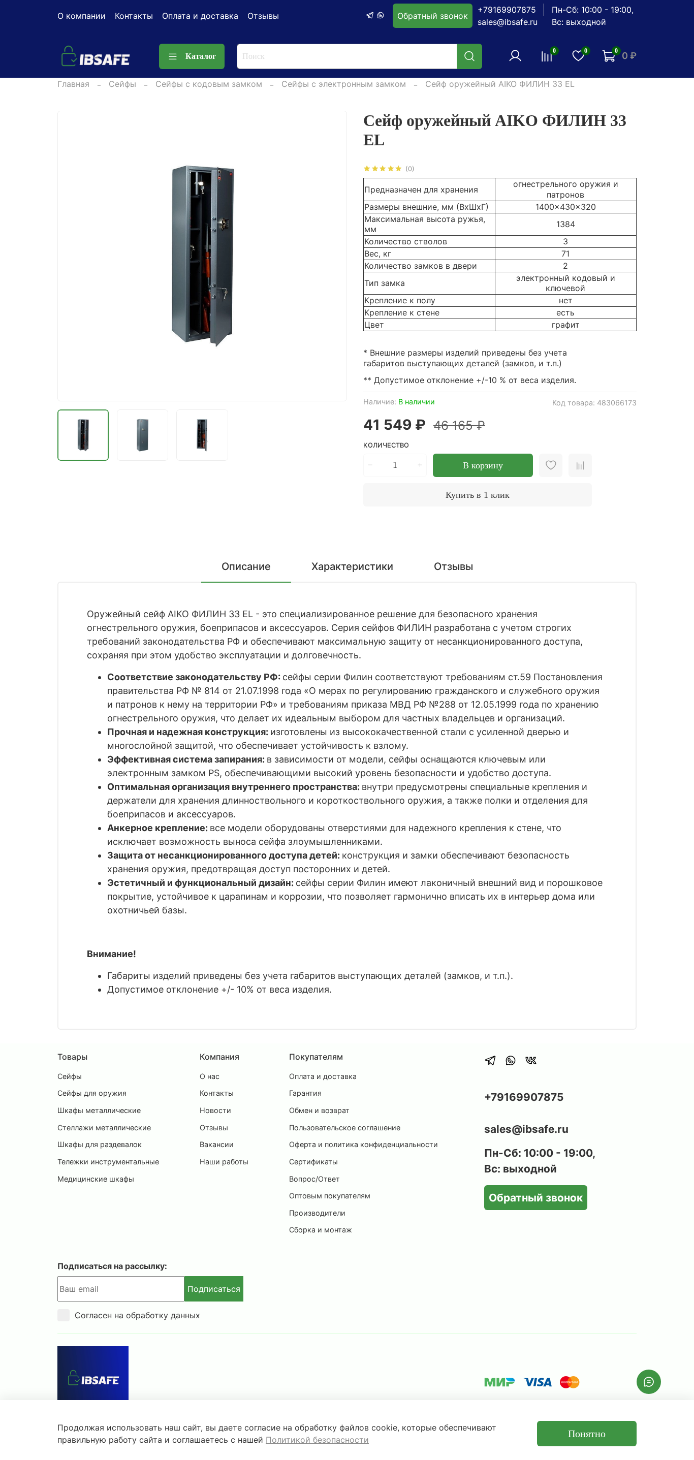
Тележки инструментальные (108, 1161)
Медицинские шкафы (95, 1179)
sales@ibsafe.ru (508, 22)
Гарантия (305, 1093)
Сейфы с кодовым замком (208, 84)
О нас (209, 1076)
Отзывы (263, 16)
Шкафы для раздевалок (99, 1144)
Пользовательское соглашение (344, 1127)
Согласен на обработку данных (137, 1315)
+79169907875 (507, 10)
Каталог (200, 56)
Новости (215, 1110)
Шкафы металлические (99, 1110)
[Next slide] (331, 256)
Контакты (134, 16)
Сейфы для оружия (92, 1093)
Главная (73, 84)
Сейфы (122, 84)
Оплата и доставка (200, 16)
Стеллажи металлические (104, 1127)
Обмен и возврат (319, 1110)
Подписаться (213, 1289)
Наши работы (224, 1161)
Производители (317, 1213)
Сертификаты (313, 1161)
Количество (386, 445)
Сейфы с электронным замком (343, 84)
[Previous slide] (73, 256)
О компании (81, 16)
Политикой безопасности (317, 1440)
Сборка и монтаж (320, 1229)
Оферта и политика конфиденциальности (363, 1144)
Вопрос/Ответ (314, 1179)
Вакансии (217, 1144)
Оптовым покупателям (329, 1195)
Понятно (587, 1433)
